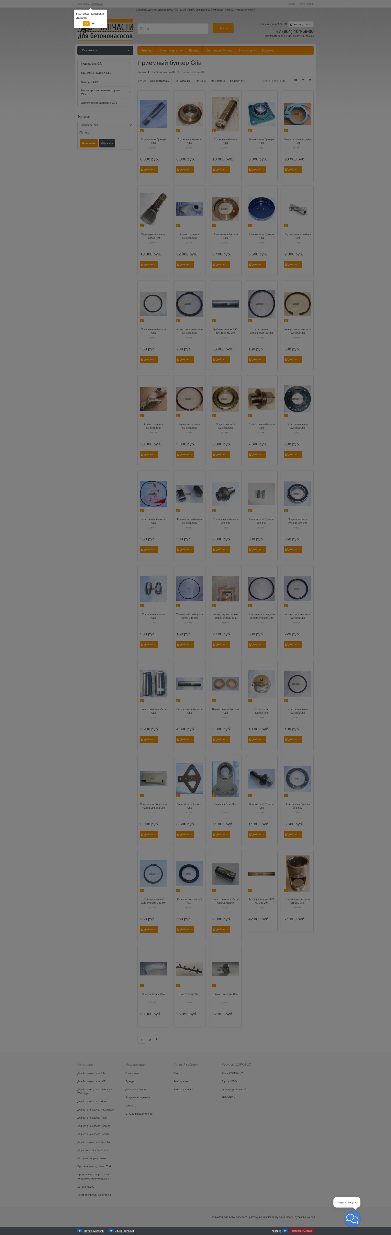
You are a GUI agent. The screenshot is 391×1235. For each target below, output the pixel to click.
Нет (94, 23)
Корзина (276, 1230)
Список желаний (124, 1230)
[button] (352, 1219)
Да (86, 23)
